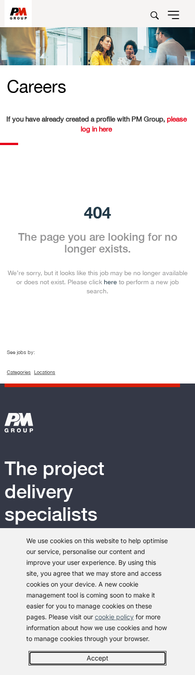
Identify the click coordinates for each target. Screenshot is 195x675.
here (110, 281)
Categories (19, 372)
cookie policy (114, 617)
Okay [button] (97, 658)
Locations (44, 372)
